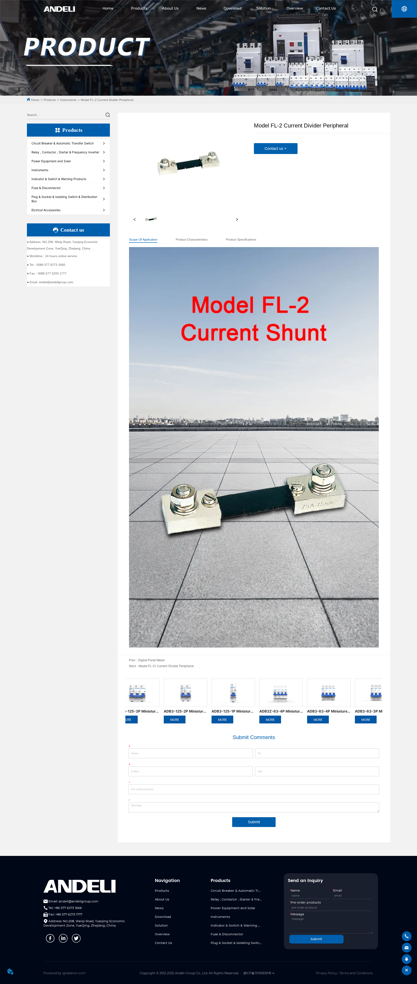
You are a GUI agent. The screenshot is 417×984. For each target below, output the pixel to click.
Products (139, 8)
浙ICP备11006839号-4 (258, 973)
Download (232, 8)
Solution (263, 8)
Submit (254, 822)
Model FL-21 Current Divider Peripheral (166, 666)
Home (108, 8)
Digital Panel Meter (151, 660)
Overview (294, 8)
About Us (170, 8)
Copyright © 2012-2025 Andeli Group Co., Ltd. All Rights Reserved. (189, 973)
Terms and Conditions (356, 973)
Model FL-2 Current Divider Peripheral (107, 100)
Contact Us (326, 8)
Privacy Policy (326, 973)
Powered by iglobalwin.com (64, 973)
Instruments (68, 100)
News (201, 8)
